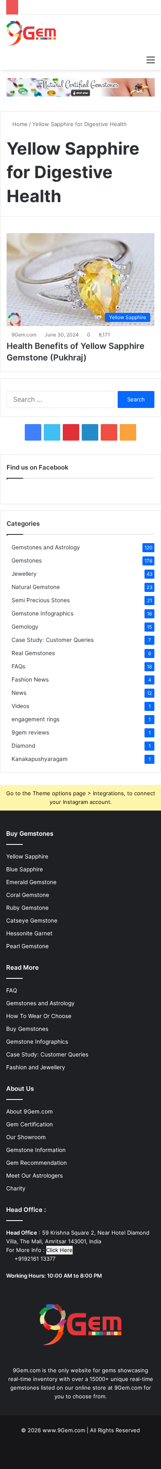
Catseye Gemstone (31, 920)
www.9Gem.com (64, 1430)
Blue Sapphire (24, 869)
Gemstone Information (36, 1150)
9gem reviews (30, 732)
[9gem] (31, 33)
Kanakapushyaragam (40, 759)
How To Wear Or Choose (38, 1016)
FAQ (11, 990)
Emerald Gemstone (31, 882)
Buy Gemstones (27, 1028)
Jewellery (24, 573)
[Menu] (151, 59)
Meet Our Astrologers (34, 1175)
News (19, 692)
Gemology (25, 626)
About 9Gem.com (29, 1111)
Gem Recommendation (36, 1162)
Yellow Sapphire (27, 856)
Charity (16, 1188)
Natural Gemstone (36, 587)
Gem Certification (29, 1124)
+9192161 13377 (34, 1258)
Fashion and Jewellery (35, 1067)
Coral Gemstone (27, 895)
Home (19, 124)
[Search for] (136, 59)
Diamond (23, 745)
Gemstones (27, 560)
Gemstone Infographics (42, 613)
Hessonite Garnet (29, 933)
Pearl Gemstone (27, 946)
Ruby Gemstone (27, 907)
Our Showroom (26, 1137)
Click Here (59, 1250)
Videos (20, 706)
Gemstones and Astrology (46, 547)
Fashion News (30, 679)
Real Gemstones (33, 653)
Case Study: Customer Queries (53, 640)
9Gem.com (24, 334)
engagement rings (35, 719)
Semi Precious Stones (41, 600)
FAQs (18, 666)
